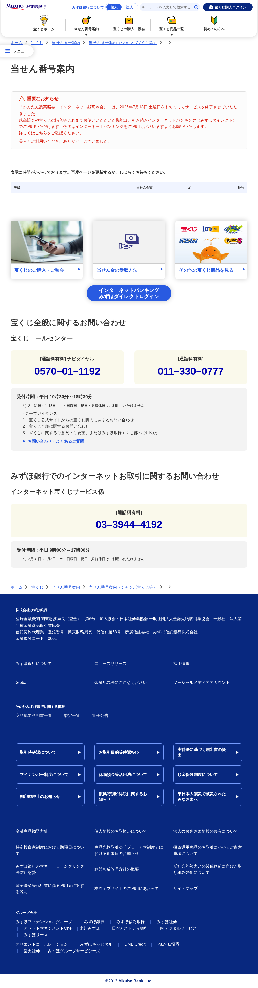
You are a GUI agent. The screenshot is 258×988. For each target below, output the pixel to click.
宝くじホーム (43, 29)
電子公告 (100, 715)
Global (21, 682)
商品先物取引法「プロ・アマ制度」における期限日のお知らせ (128, 850)
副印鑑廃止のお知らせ (40, 796)
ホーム (17, 43)
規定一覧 (72, 715)
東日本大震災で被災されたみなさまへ (202, 796)
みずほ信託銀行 (130, 922)
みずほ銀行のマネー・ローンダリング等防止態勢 (50, 869)
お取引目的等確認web (119, 752)
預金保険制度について (198, 774)
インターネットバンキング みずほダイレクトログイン (129, 293)
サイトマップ (185, 888)
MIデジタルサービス (178, 928)
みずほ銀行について (88, 7)
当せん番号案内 (86, 29)
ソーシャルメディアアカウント (201, 682)
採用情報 (181, 663)
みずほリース (36, 935)
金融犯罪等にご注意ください (120, 682)
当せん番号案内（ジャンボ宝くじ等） (123, 43)
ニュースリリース (110, 663)
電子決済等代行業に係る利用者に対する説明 (50, 888)
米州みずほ (90, 928)
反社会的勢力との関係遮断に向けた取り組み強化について (207, 869)
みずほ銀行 (94, 922)
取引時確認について (38, 752)
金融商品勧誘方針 (32, 831)
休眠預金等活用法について (123, 774)
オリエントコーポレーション (42, 944)
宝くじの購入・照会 (129, 29)
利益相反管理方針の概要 (116, 869)
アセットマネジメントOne (48, 928)
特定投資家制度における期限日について (50, 850)
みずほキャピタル (96, 944)
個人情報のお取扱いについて (120, 831)
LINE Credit (134, 944)
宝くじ (37, 43)
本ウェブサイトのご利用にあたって (126, 888)
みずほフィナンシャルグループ (44, 922)
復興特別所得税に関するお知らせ (123, 796)
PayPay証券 (168, 944)
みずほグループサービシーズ (74, 951)
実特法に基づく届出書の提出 (202, 752)
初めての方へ (214, 29)
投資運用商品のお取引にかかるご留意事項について (207, 850)
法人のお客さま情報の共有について (205, 831)
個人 (114, 7)
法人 (129, 7)
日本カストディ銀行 (130, 928)
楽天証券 (32, 951)
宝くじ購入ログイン (230, 7)
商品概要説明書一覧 (34, 715)
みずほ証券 (167, 922)
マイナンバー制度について (44, 774)
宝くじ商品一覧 (171, 29)
